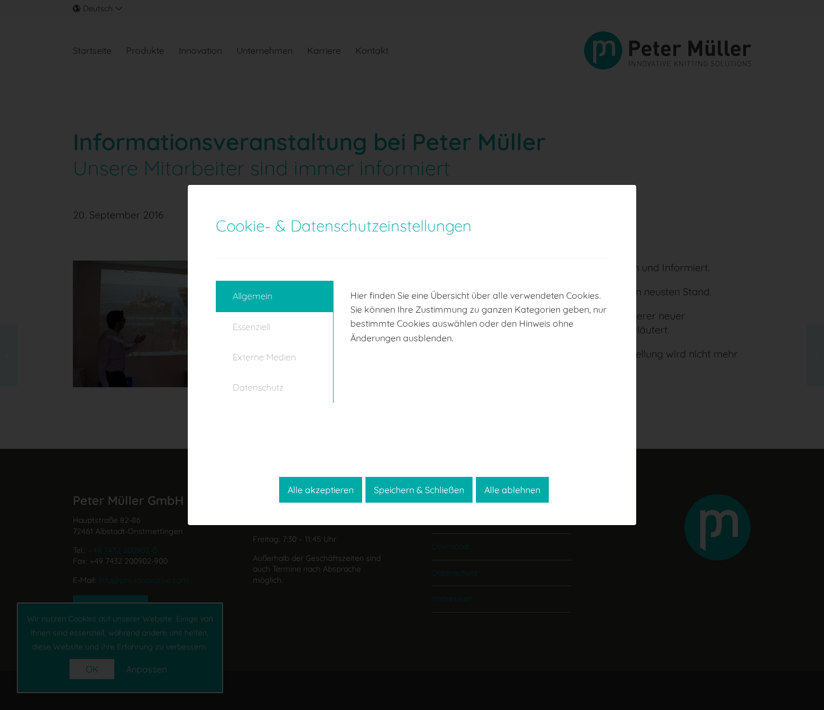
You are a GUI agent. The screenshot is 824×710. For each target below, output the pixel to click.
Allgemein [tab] (252, 295)
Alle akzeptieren (321, 489)
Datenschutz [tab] (258, 387)
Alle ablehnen (512, 489)
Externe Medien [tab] (264, 357)
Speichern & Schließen (419, 489)
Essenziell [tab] (251, 326)
